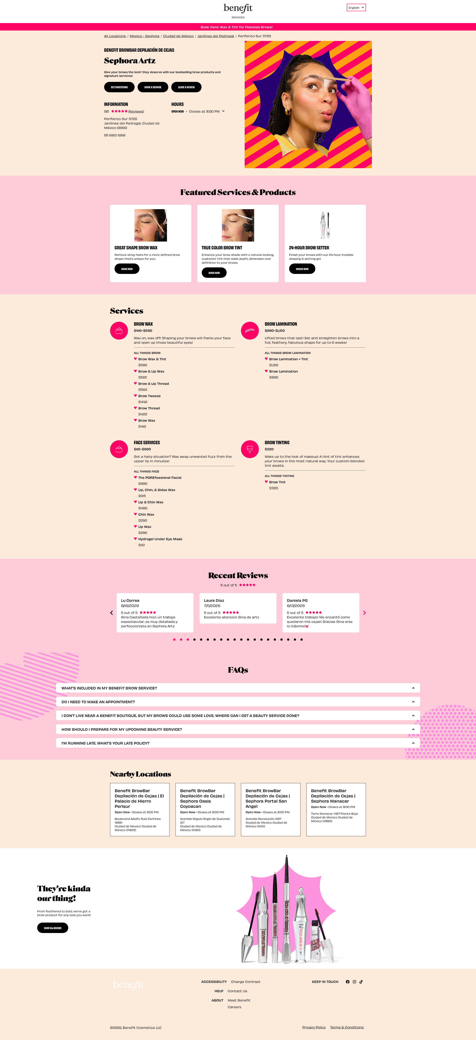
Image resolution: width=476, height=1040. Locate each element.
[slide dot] (174, 639)
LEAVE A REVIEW (186, 87)
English (354, 7)
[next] (364, 613)
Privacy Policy (314, 1027)
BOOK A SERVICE (152, 87)
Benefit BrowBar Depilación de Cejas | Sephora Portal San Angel (268, 798)
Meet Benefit (239, 1000)
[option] (150, 243)
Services (238, 17)
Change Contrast (245, 981)
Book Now (127, 269)
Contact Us (237, 990)
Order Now (302, 269)
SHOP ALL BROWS (52, 928)
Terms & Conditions (347, 1027)
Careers (234, 1006)
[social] (349, 982)
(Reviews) (136, 111)
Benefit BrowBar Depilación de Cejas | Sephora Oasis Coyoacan (202, 798)
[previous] (111, 613)
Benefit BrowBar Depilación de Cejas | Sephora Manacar (333, 795)
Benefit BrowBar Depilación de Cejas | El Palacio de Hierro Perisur (139, 798)
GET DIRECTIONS (119, 87)
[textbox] (236, 687)
